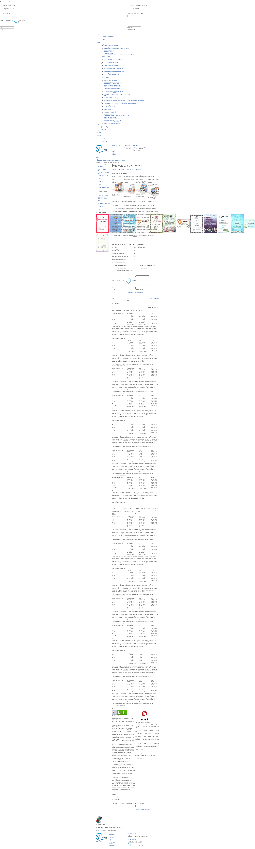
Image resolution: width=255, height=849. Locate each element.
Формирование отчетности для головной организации (116, 66)
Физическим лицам (105, 56)
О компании (101, 34)
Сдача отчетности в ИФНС (110, 92)
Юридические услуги (108, 109)
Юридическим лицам (105, 44)
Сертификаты (104, 37)
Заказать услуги (131, 29)
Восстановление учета (109, 51)
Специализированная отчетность (111, 69)
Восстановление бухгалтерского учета (112, 120)
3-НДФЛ (105, 95)
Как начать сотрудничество (107, 36)
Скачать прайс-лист (154, 298)
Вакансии (103, 39)
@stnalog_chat (115, 154)
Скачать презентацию (133, 839)
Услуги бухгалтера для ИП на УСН (112, 121)
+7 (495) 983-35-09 (116, 145)
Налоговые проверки (108, 105)
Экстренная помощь (108, 53)
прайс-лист (135, 145)
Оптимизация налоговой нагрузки (111, 47)
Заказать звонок (99, 832)
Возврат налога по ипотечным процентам (113, 59)
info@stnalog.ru (115, 153)
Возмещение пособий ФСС (110, 106)
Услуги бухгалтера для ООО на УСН (112, 123)
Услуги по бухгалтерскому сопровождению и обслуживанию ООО (119, 54)
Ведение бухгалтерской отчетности (112, 118)
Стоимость (100, 124)
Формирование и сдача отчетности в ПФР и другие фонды (117, 94)
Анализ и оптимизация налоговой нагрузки (113, 68)
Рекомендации (101, 133)
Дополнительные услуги (106, 101)
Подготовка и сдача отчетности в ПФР (112, 83)
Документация (104, 141)
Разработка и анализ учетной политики (112, 74)
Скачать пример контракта (135, 295)
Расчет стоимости (121, 169)
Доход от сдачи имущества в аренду (112, 62)
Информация (101, 137)
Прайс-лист (114, 169)
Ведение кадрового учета (109, 50)
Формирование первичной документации (113, 86)
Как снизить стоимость (117, 170)
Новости (100, 135)
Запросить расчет (131, 324)
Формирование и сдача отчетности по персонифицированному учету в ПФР (121, 103)
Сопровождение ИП (105, 77)
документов (136, 13)
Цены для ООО (104, 127)
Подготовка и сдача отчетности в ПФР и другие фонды (116, 48)
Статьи (99, 132)
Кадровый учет (107, 73)
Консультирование (105, 89)
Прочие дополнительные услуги (111, 111)
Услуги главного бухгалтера (110, 117)
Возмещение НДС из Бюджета (110, 108)
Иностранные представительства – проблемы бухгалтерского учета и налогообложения (124, 100)
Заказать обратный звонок (116, 150)
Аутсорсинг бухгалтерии (109, 114)
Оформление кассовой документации (112, 85)
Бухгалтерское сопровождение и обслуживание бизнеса (116, 115)
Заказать (139, 169)
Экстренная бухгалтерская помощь (112, 88)
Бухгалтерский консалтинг (110, 112)
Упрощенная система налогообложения (113, 98)
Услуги (99, 42)
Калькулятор (104, 129)
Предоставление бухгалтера (110, 80)
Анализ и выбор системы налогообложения (113, 91)
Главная (97, 157)
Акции (99, 130)
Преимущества (133, 169)
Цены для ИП (104, 126)
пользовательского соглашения (201, 30)
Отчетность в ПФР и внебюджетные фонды (114, 71)
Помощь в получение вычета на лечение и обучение (116, 60)
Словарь (103, 138)
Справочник (103, 140)
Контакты (100, 143)
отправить (114, 811)
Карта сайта (98, 841)
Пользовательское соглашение (108, 41)
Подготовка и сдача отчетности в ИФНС (113, 45)
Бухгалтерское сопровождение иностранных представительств (110, 160)
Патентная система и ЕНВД (110, 97)
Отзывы (127, 169)
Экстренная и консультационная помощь (113, 76)
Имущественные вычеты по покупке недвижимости (115, 57)
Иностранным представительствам (109, 63)
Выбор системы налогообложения (111, 79)
